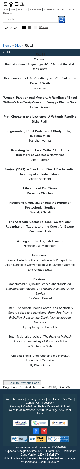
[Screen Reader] (17, 3)
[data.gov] (59, 423)
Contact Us (36, 9)
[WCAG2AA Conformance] (37, 439)
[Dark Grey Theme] (29, 27)
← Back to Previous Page (22, 382)
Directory (22, 9)
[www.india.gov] (21, 423)
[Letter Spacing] (22, 4)
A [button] (15, 28)
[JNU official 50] (44, 431)
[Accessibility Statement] (11, 4)
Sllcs (18, 45)
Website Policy (15, 399)
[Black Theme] (24, 27)
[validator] (19, 439)
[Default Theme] (35, 27)
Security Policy (35, 399)
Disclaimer (54, 399)
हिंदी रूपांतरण (43, 28)
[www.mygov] (39, 423)
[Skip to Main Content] (5, 3)
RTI (13, 9)
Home (7, 45)
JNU (6, 9)
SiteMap (68, 399)
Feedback (48, 402)
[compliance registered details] (58, 439)
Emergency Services (54, 9)
